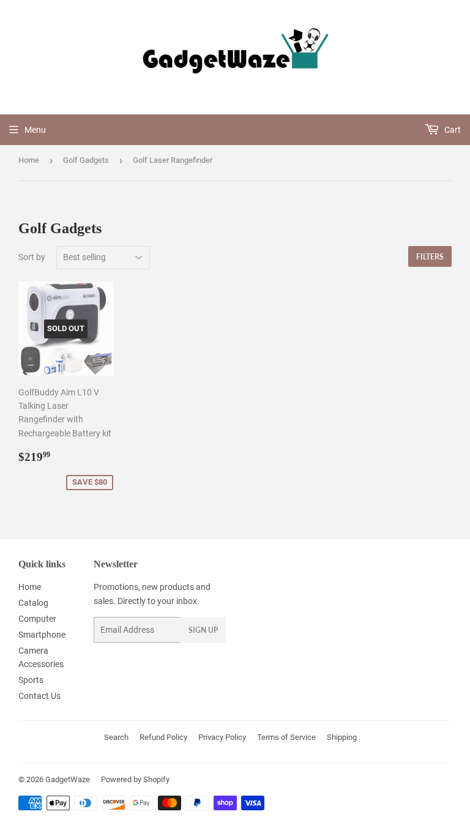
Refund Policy (163, 737)
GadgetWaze (67, 779)
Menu (35, 130)
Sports (30, 680)
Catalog (33, 603)
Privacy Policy (222, 737)
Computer (37, 619)
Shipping (342, 737)
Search (116, 737)
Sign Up (203, 630)
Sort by (31, 257)
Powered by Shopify (135, 779)
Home (28, 160)
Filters (430, 256)
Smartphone (41, 635)
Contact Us (39, 696)
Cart (451, 130)
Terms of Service (286, 737)
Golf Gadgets (86, 160)
